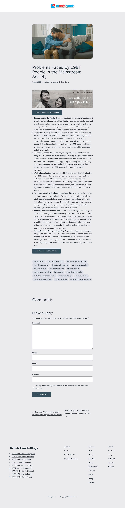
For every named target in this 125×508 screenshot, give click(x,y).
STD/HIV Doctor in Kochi (22, 474)
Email (34, 363)
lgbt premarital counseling (42, 272)
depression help (39, 261)
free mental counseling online (76, 261)
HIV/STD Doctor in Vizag (22, 476)
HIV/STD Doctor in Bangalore (23, 453)
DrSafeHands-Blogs (24, 448)
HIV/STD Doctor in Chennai (23, 471)
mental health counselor (74, 272)
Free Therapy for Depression (47, 112)
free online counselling (41, 265)
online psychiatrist (61, 279)
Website (35, 374)
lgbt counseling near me (60, 265)
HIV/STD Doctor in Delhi (21, 459)
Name (34, 352)
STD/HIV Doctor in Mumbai (23, 456)
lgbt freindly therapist (57, 268)
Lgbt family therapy (40, 268)
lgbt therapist (58, 272)
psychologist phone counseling (80, 279)
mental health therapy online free (44, 276)
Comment (37, 323)
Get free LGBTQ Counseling (46, 251)
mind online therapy (65, 276)
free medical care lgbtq (55, 261)
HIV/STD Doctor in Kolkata (22, 465)
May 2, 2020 (36, 82)
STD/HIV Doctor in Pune (21, 462)
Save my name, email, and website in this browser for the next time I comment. (62, 387)
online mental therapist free (42, 279)
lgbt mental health (73, 268)
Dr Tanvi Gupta (64, 82)
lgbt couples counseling (79, 265)
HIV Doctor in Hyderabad (22, 468)
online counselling (81, 276)
